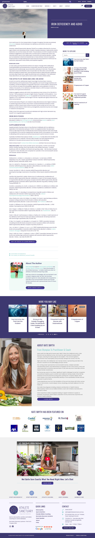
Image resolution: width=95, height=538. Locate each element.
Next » (55, 334)
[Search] (70, 2)
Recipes (84, 1)
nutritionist (49, 267)
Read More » (18, 326)
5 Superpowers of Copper (81, 85)
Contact (67, 6)
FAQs (37, 522)
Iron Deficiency (22, 253)
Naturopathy (39, 510)
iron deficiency (21, 255)
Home (27, 6)
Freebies (89, 1)
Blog (79, 1)
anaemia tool (37, 137)
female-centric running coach (34, 268)
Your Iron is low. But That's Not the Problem (81, 60)
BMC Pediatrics (42, 201)
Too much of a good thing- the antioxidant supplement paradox (80, 95)
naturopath (42, 267)
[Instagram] (10, 526)
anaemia (44, 120)
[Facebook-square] (13, 526)
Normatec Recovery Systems (44, 516)
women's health (30, 255)
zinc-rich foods (22, 122)
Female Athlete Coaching (43, 514)
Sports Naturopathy (15, 497)
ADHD (15, 255)
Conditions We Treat (36, 6)
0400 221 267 (7, 1)
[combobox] (46, 2)
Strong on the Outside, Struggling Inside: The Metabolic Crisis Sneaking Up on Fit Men (81, 70)
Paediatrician (46, 210)
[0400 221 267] (2, 1)
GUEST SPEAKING (63, 497)
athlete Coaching (47, 497)
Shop (54, 6)
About (61, 6)
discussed (12, 44)
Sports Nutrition (31, 497)
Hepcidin (28, 96)
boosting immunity (27, 120)
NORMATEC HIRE (79, 497)
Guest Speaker (40, 518)
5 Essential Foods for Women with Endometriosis (80, 78)
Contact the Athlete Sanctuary (30, 143)
